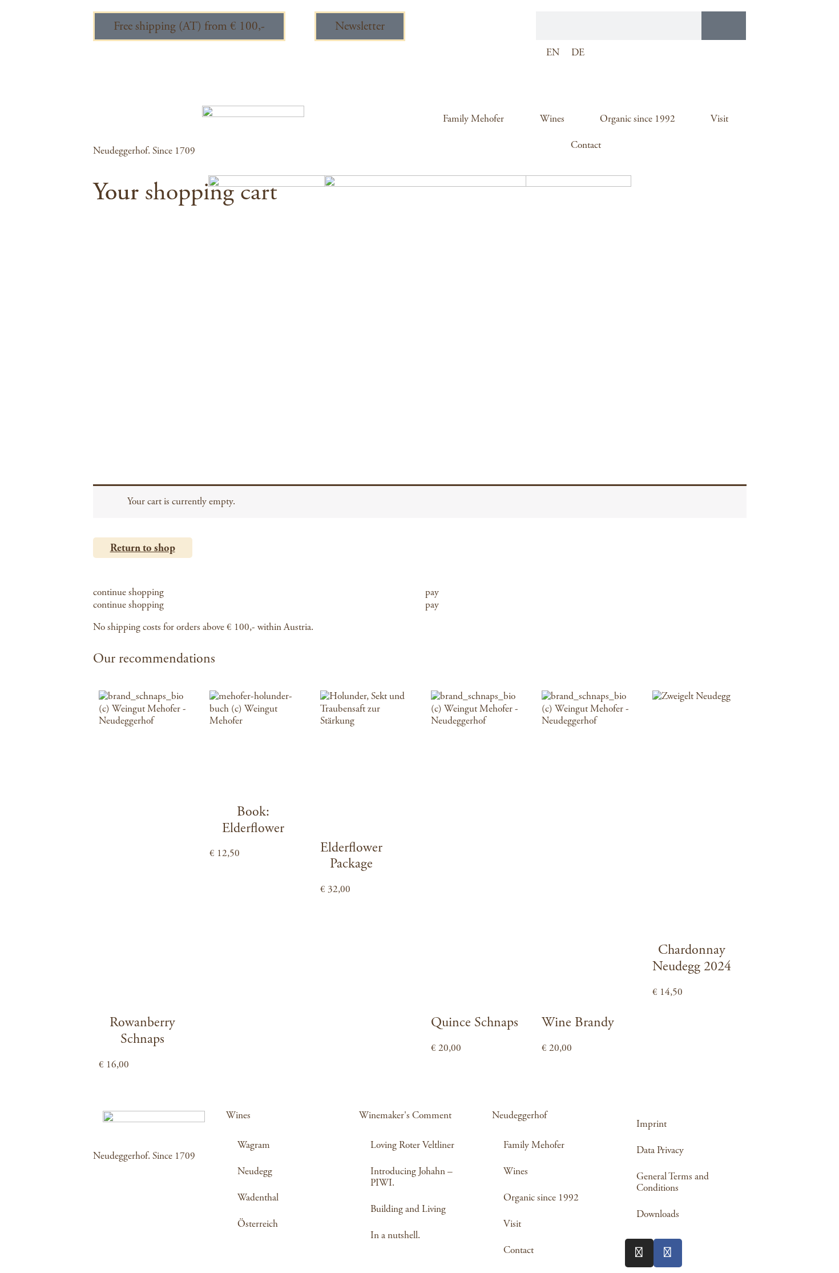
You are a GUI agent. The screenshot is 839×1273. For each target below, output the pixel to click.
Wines (552, 119)
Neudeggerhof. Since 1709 (144, 150)
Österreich (257, 1224)
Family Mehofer (473, 119)
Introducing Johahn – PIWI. (411, 1177)
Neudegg (254, 1171)
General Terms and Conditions (672, 1182)
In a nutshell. (395, 1235)
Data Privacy (660, 1150)
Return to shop (142, 548)
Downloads (657, 1214)
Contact (586, 145)
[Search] (724, 25)
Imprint (651, 1124)
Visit (719, 119)
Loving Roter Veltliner (412, 1145)
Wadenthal (258, 1197)
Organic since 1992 (637, 119)
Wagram (253, 1145)
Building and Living (408, 1209)
